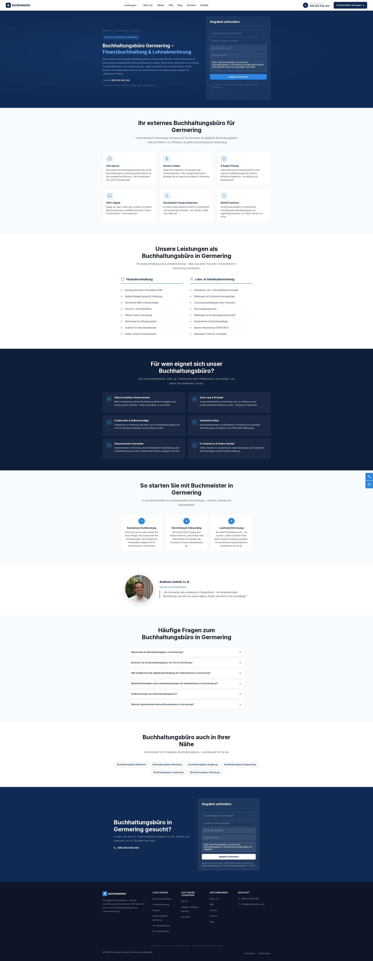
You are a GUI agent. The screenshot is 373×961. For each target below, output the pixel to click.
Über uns (148, 5)
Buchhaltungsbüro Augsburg (203, 764)
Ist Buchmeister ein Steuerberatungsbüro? (154, 694)
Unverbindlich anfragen (350, 5)
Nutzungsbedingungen (244, 95)
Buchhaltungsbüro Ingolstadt (168, 772)
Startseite (107, 31)
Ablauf (160, 5)
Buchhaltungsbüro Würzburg (204, 772)
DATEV (184, 901)
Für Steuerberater (161, 925)
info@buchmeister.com (253, 904)
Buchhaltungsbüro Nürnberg (167, 764)
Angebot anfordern (238, 77)
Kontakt (204, 5)
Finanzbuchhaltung (139, 279)
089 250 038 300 (120, 80)
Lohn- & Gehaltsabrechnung (214, 279)
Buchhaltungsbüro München (131, 764)
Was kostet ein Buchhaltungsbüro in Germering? (157, 652)
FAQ (171, 5)
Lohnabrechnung (161, 904)
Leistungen (130, 5)
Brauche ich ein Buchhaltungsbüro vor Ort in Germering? (162, 662)
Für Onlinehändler (161, 931)
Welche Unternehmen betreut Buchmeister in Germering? (162, 704)
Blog (180, 5)
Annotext (185, 916)
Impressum (250, 953)
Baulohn (156, 910)
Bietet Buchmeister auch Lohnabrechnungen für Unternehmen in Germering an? (174, 683)
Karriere (191, 5)
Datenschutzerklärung (219, 95)
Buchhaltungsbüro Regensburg (240, 764)
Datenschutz (264, 953)
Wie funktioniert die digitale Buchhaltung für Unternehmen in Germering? (171, 673)
